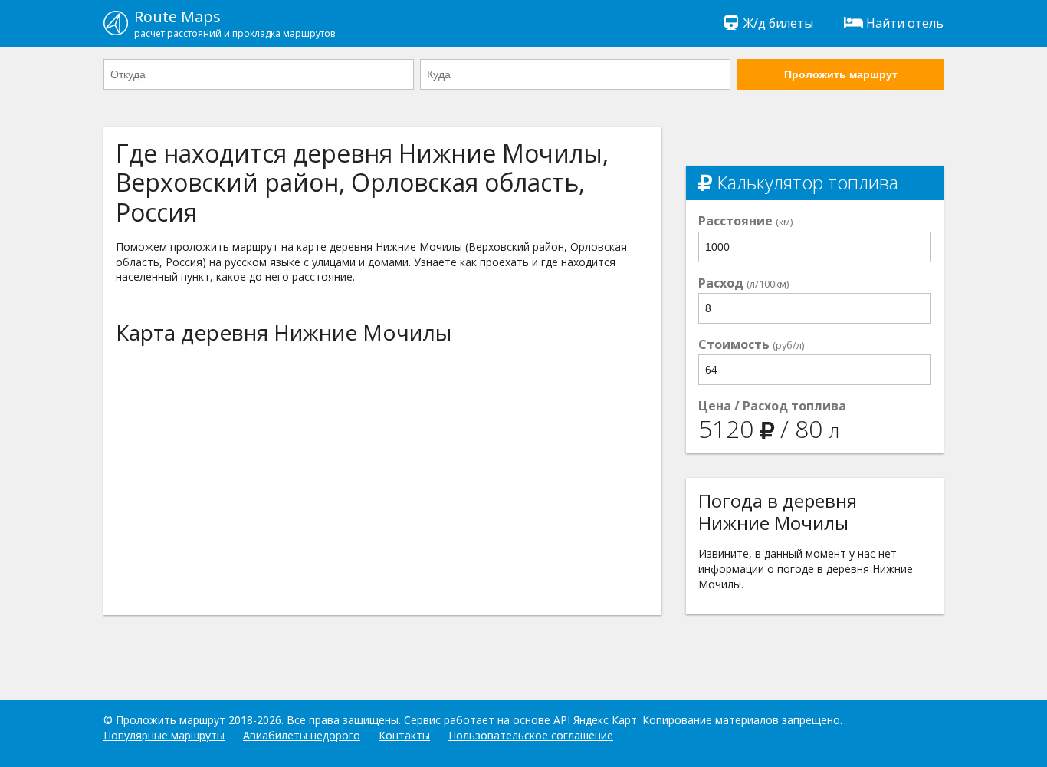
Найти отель (905, 23)
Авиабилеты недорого (301, 735)
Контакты (404, 735)
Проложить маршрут (841, 74)
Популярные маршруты (164, 735)
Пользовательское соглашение (530, 735)
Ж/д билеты (778, 23)
